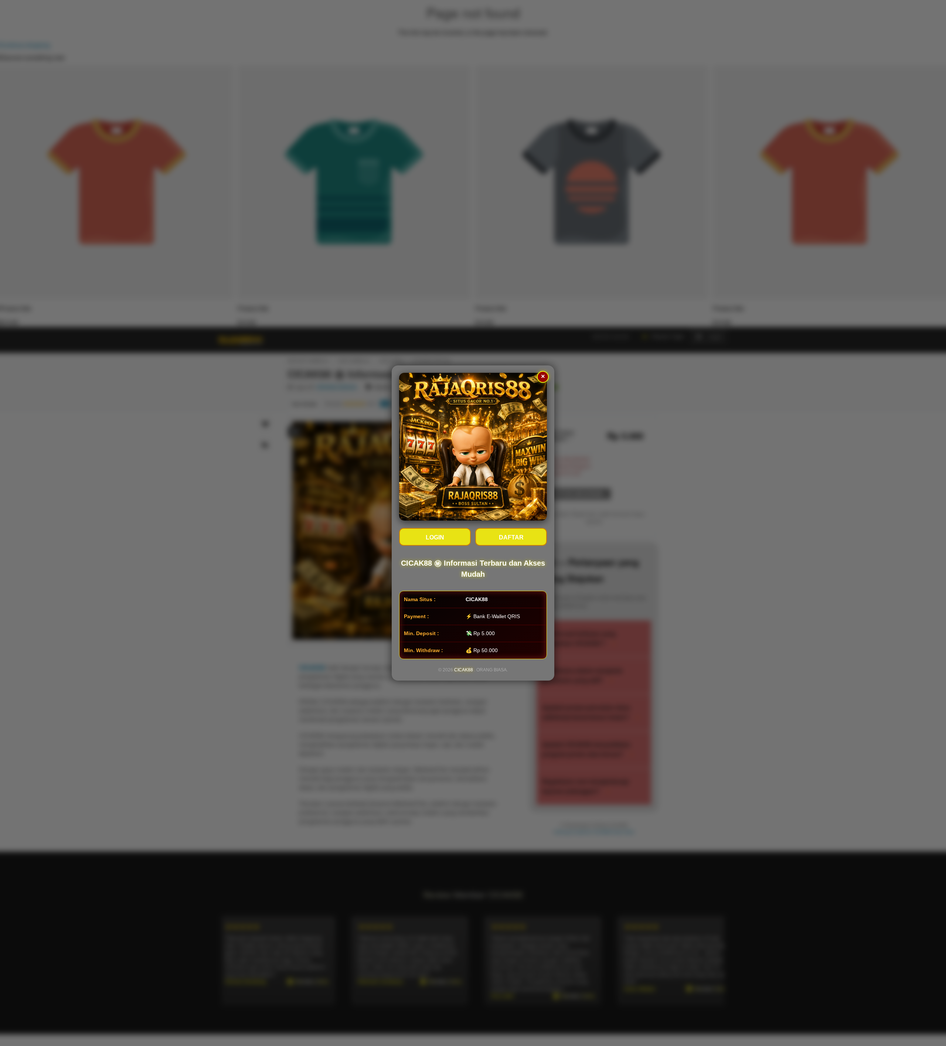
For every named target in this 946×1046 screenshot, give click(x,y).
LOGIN (435, 537)
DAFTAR (511, 537)
